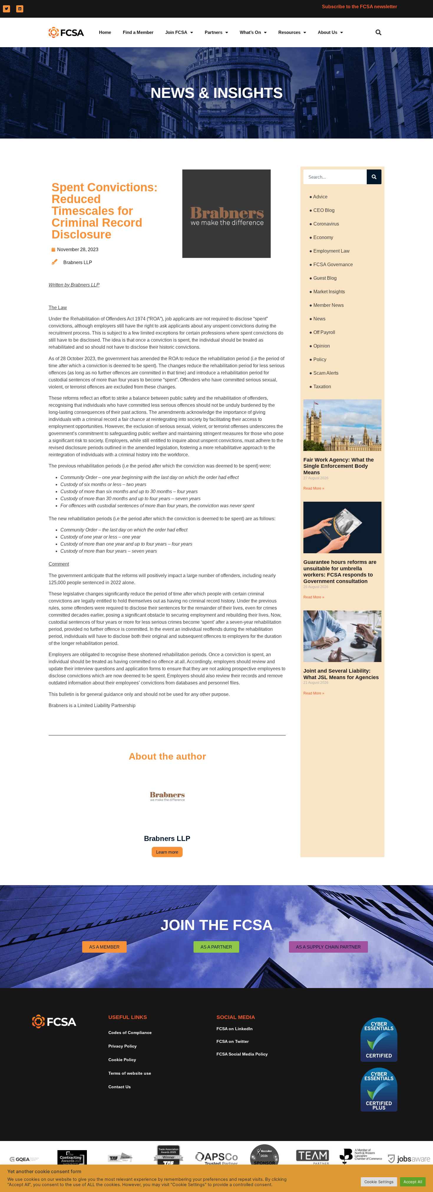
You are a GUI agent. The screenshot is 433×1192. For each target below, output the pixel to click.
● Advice (318, 196)
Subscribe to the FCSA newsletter (359, 6)
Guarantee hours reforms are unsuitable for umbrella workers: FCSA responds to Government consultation (339, 571)
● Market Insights (327, 291)
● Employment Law (329, 250)
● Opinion (319, 345)
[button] (378, 32)
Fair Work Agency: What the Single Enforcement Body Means (338, 466)
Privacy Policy (122, 1046)
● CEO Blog (322, 210)
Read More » (313, 488)
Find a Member (138, 32)
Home (105, 32)
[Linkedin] (19, 8)
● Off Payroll (322, 332)
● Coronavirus (324, 223)
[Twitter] (6, 8)
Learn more (167, 852)
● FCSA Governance (331, 264)
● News (317, 318)
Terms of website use (129, 1073)
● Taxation (320, 386)
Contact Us (119, 1086)
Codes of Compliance (130, 1032)
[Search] (374, 176)
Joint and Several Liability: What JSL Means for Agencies (341, 674)
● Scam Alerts (323, 373)
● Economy (321, 237)
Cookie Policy (122, 1059)
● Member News (326, 305)
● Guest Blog (323, 278)
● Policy (317, 359)
